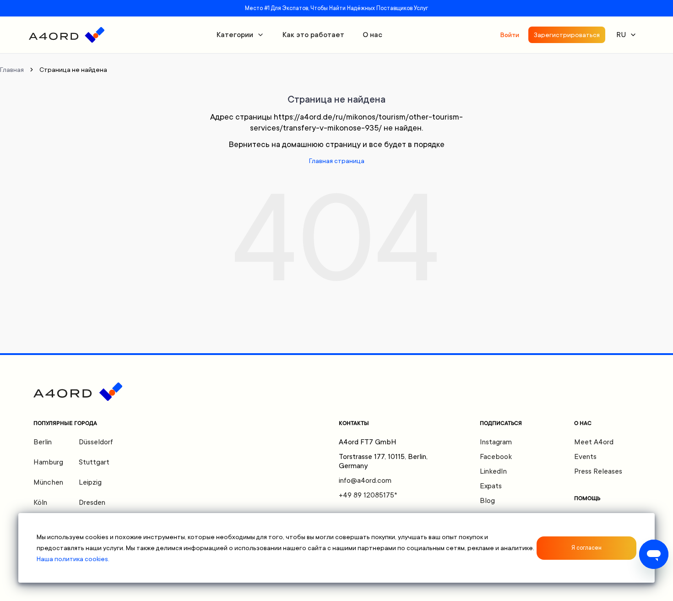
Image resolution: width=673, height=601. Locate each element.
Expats (491, 486)
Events (585, 457)
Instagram (496, 442)
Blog (487, 501)
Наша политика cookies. (73, 559)
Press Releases (598, 471)
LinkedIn (493, 471)
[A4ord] (66, 35)
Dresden (92, 502)
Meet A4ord (593, 442)
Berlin (42, 442)
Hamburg (48, 462)
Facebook (496, 457)
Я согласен (586, 548)
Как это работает (313, 35)
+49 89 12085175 (368, 495)
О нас (372, 35)
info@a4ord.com (365, 480)
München (48, 482)
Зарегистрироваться (567, 34)
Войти (509, 34)
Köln (40, 502)
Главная (12, 69)
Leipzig (90, 482)
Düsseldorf (96, 442)
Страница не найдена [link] (73, 69)
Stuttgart (94, 462)
